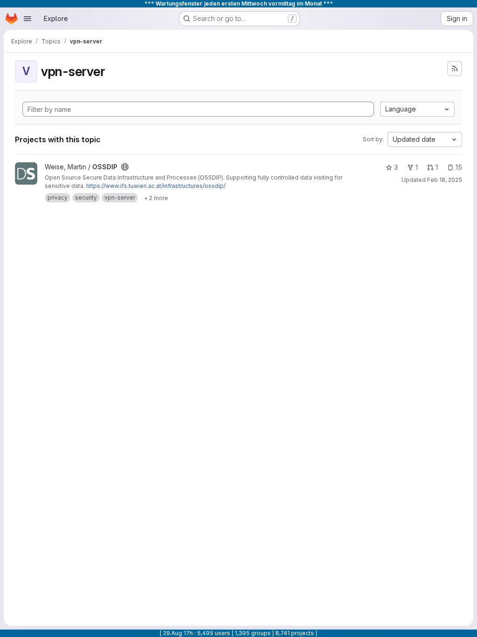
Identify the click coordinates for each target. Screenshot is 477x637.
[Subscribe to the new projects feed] (454, 68)
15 (459, 167)
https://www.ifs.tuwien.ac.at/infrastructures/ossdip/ (155, 185)
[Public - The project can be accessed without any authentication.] (125, 167)
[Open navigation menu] (27, 18)
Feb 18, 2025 (444, 179)
